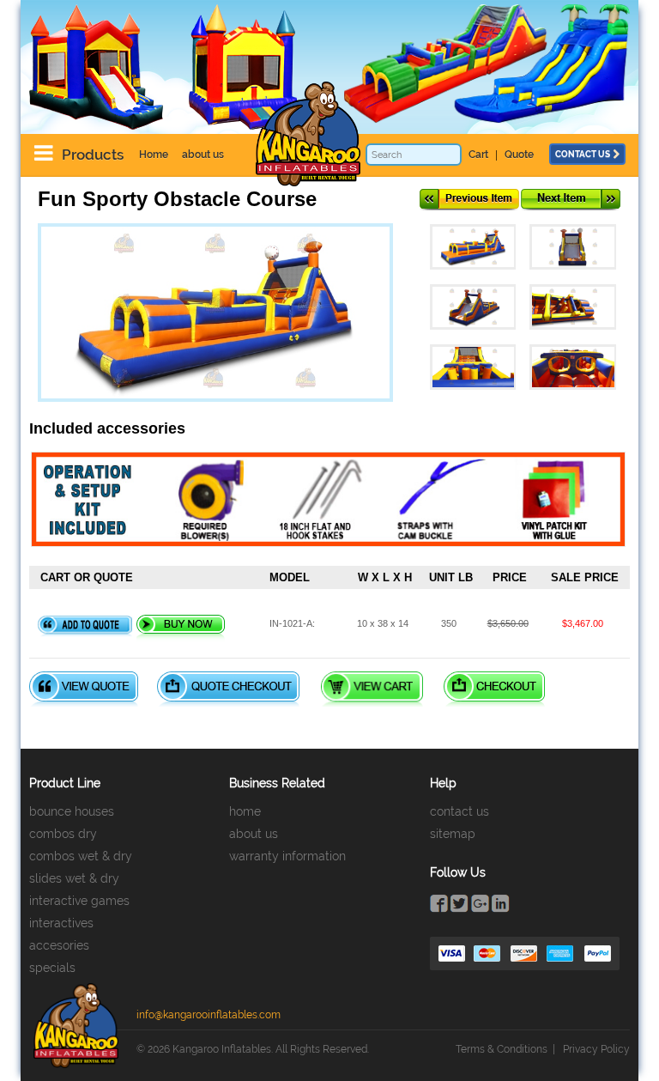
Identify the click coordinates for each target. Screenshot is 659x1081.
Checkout (494, 689)
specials (52, 968)
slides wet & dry (74, 878)
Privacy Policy (596, 1049)
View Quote (83, 689)
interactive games (79, 901)
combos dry (63, 834)
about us (203, 155)
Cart (478, 155)
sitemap (452, 834)
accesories (59, 945)
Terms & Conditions (501, 1049)
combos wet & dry (80, 856)
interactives (61, 923)
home (245, 811)
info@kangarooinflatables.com (208, 1015)
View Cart (372, 689)
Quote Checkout (228, 689)
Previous (469, 199)
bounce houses (71, 811)
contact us (582, 154)
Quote (519, 155)
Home (153, 155)
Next (570, 199)
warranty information (287, 856)
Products (93, 154)
